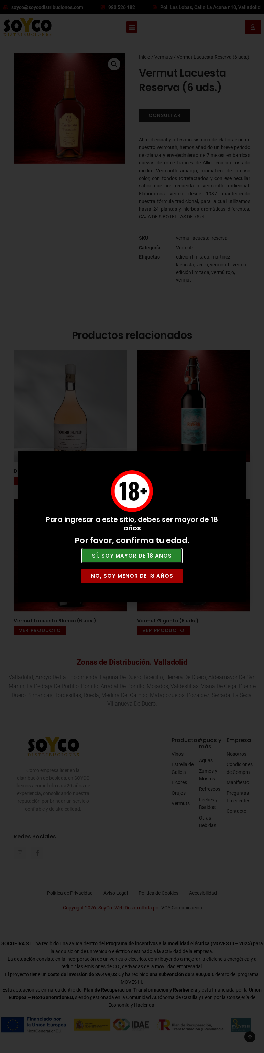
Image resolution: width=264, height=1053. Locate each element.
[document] (132, 526)
